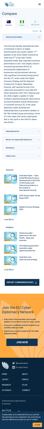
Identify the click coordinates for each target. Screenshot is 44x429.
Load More (9, 219)
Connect (26, 390)
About (25, 374)
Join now (22, 342)
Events (25, 379)
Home (4, 374)
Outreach (6, 390)
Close (37, 425)
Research (6, 385)
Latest (5, 379)
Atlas (24, 385)
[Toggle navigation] (39, 4)
